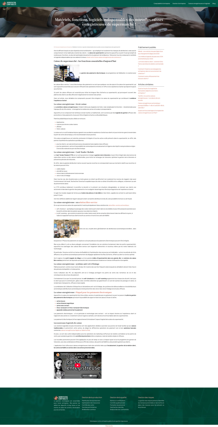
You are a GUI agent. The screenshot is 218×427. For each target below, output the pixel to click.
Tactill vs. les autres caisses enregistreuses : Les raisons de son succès (149, 98)
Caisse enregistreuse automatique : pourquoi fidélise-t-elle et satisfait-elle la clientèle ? (151, 105)
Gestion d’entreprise (179, 3)
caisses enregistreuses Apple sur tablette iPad (75, 330)
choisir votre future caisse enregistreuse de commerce (103, 57)
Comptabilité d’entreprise (162, 3)
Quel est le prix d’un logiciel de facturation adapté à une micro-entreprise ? (148, 91)
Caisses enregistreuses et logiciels (199, 3)
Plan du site (109, 426)
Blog (213, 3)
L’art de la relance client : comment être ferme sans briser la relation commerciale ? (150, 64)
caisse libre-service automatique (118, 205)
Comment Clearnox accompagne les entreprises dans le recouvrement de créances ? (149, 71)
